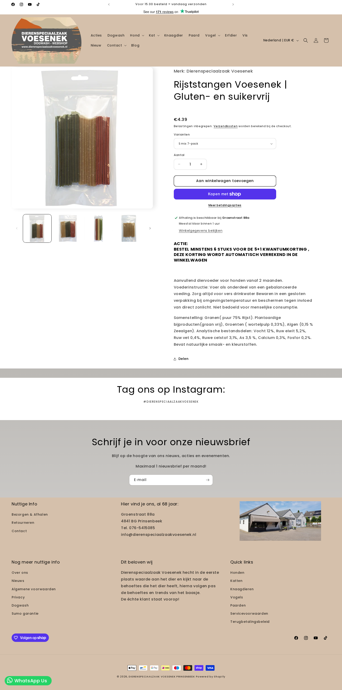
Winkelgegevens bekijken (201, 230)
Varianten (182, 134)
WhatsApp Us (30, 680)
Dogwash (20, 605)
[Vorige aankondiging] (109, 4)
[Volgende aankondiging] (233, 4)
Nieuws (18, 580)
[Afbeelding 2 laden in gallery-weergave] (68, 228)
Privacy (18, 597)
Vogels (236, 597)
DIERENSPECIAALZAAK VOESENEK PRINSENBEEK (162, 676)
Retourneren (23, 522)
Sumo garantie (25, 613)
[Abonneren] (207, 479)
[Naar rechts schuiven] (150, 228)
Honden (237, 572)
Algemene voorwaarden (34, 589)
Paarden (238, 605)
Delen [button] (183, 358)
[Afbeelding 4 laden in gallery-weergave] (129, 228)
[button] (136, 35)
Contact (19, 531)
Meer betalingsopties (224, 205)
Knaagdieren (242, 589)
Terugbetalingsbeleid (250, 621)
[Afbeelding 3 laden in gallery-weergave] (98, 228)
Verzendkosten (226, 126)
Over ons (20, 572)
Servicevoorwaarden (249, 613)
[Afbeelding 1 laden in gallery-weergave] (37, 228)
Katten (236, 580)
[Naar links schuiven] (17, 228)
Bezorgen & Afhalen (30, 514)
